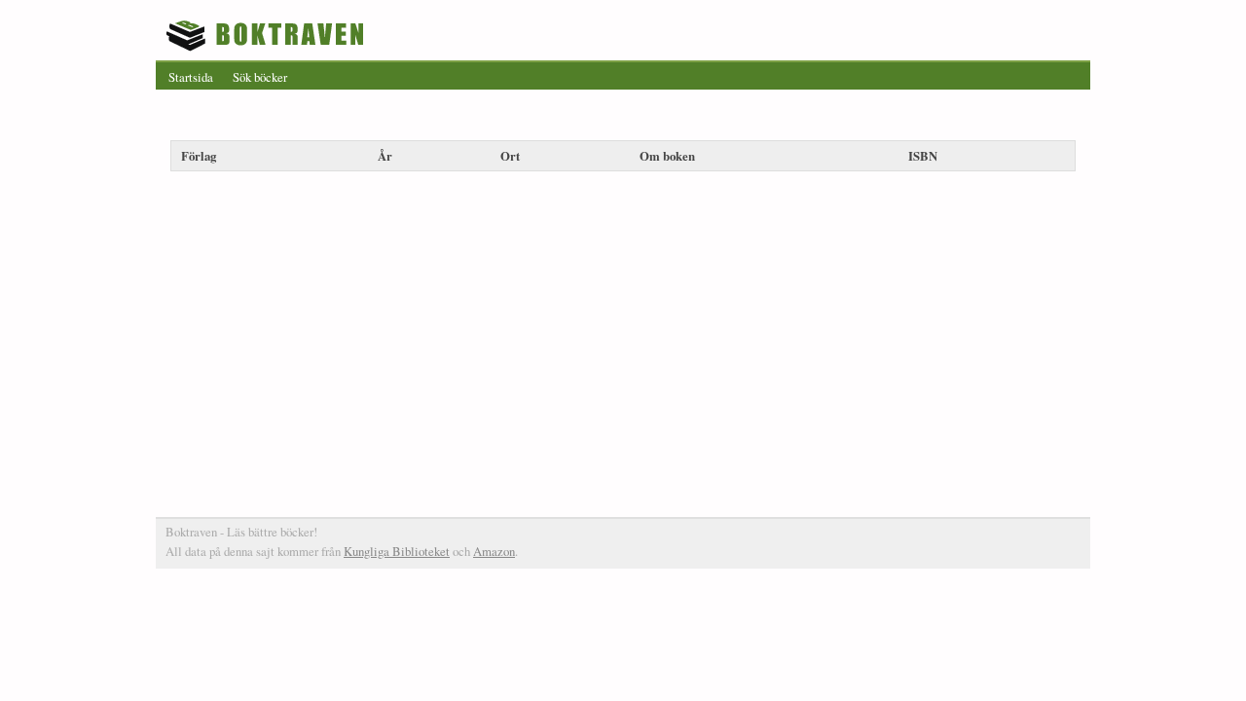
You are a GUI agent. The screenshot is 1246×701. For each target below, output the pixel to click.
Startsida (190, 77)
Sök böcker (260, 77)
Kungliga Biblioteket (397, 551)
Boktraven (267, 35)
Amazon (494, 551)
